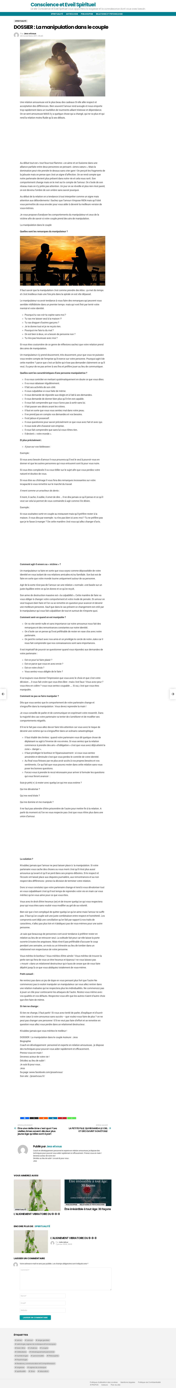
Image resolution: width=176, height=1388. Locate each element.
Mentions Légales (128, 1382)
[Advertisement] (62, 140)
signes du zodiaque (37, 1367)
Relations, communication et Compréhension (36, 1363)
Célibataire (21, 1352)
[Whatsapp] (71, 1118)
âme (33, 1371)
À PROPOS (94, 1385)
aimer (19, 1340)
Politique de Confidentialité (149, 1382)
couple (45, 1348)
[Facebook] (24, 1118)
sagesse (20, 1367)
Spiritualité (57, 14)
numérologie (22, 1356)
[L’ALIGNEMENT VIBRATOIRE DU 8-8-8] (37, 1195)
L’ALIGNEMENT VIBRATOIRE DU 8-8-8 (37, 1214)
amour (30, 1340)
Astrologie (72, 14)
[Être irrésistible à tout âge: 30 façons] (88, 1193)
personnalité (38, 1356)
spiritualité (21, 1371)
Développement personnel (42, 1352)
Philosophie (87, 14)
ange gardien (43, 1340)
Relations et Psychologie (92, 1204)
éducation (44, 1371)
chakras (33, 1348)
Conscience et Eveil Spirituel (63, 4)
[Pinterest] (62, 1118)
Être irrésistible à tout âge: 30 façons (88, 1209)
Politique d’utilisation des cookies (104, 1382)
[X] (34, 1118)
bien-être (21, 1348)
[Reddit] (43, 1118)
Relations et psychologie (109, 14)
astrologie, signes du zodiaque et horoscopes (36, 1344)
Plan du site (115, 1385)
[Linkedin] (52, 1118)
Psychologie (22, 1359)
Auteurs (104, 1385)
